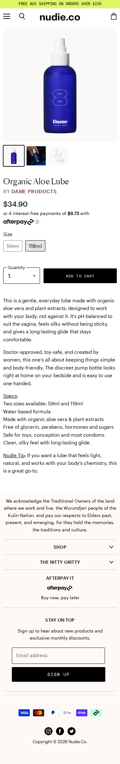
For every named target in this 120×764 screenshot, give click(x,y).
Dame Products (34, 191)
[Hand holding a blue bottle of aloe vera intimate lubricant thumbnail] (36, 156)
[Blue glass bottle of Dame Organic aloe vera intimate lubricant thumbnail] (14, 156)
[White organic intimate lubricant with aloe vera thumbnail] (58, 156)
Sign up (58, 674)
